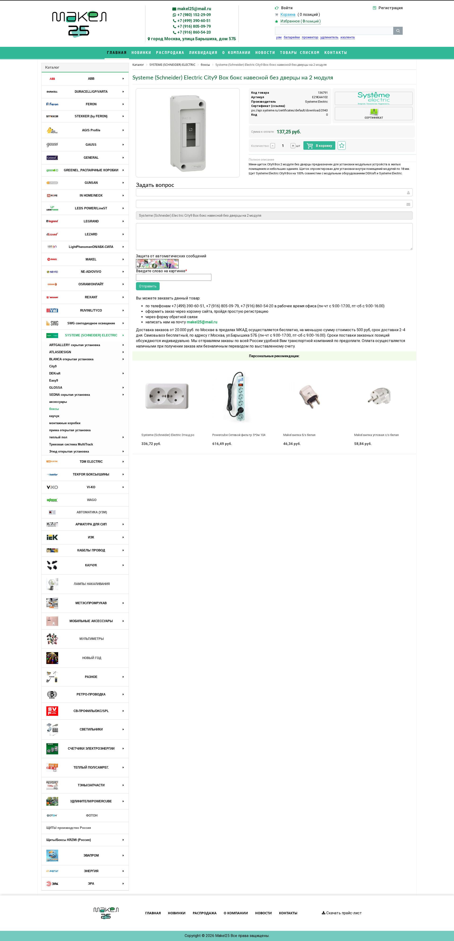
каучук (54, 416)
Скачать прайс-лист (343, 913)
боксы (54, 409)
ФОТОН (91, 815)
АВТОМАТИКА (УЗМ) (92, 512)
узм (279, 37)
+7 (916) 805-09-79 (194, 26)
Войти (286, 8)
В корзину (323, 146)
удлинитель (329, 37)
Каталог (52, 67)
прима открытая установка (70, 430)
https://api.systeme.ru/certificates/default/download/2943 (288, 110)
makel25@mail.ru (194, 8)
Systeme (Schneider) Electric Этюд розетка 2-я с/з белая (181, 435)
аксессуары (58, 402)
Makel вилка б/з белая (299, 435)
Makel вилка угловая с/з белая (376, 435)
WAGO (91, 500)
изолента (347, 37)
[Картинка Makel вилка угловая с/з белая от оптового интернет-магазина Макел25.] (380, 396)
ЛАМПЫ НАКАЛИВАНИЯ (92, 584)
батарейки (292, 37)
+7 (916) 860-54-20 (194, 32)
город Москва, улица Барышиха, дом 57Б (193, 38)
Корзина (287, 14)
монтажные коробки (64, 423)
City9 (53, 366)
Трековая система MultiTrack (71, 444)
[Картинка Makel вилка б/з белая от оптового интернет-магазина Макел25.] (309, 396)
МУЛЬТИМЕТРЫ (91, 639)
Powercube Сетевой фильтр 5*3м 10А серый (243, 435)
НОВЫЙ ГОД (91, 658)
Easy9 (53, 380)
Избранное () (300, 21)
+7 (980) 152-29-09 (194, 15)
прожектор (310, 37)
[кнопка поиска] (398, 31)
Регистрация (391, 8)
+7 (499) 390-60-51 (194, 20)
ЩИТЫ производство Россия (68, 828)
